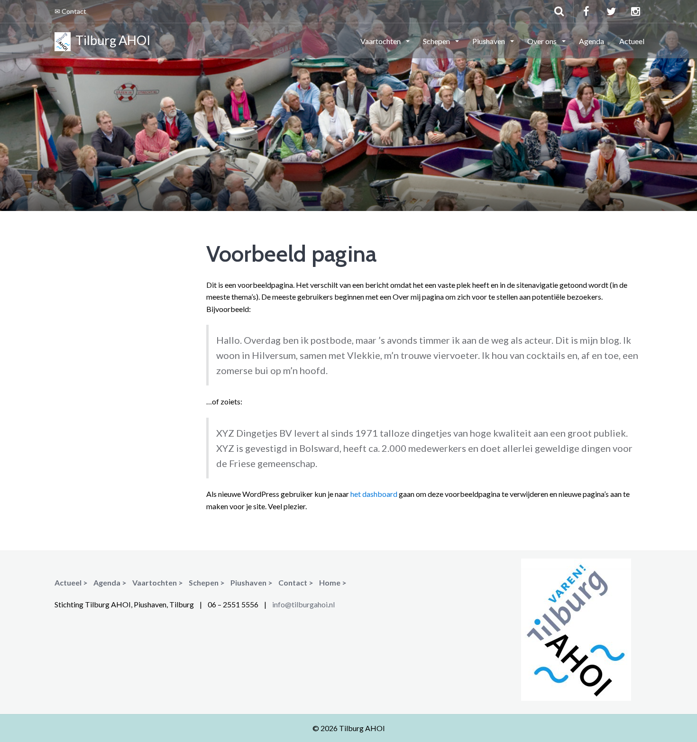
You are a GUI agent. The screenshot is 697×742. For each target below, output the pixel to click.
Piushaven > (251, 582)
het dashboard (373, 493)
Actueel (631, 41)
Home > (333, 582)
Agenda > (110, 582)
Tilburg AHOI (110, 40)
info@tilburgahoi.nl (303, 604)
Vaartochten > (157, 582)
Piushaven (489, 41)
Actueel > (71, 582)
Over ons (542, 41)
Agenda (591, 41)
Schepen (437, 41)
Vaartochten (381, 41)
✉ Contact (70, 11)
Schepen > (207, 582)
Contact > (295, 582)
